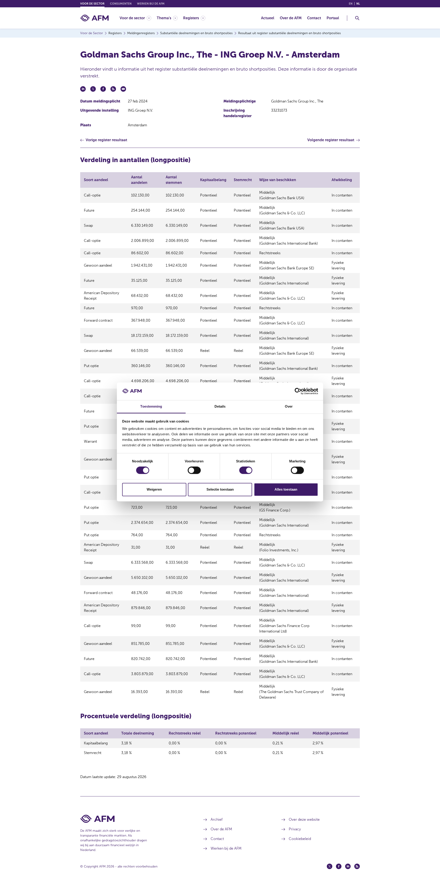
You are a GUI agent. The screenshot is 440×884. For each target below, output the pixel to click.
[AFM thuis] (94, 18)
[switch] (194, 470)
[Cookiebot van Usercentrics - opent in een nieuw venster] (298, 391)
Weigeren (154, 489)
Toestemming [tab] (151, 406)
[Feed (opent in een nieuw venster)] (357, 866)
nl (358, 3)
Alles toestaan (286, 489)
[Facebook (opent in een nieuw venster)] (338, 866)
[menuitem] (138, 18)
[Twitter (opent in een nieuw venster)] (329, 866)
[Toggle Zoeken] (357, 18)
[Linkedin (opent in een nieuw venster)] (348, 866)
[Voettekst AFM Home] (135, 819)
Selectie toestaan (220, 489)
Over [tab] (289, 406)
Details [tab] (220, 406)
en (350, 3)
